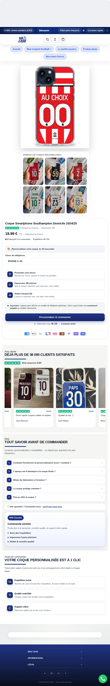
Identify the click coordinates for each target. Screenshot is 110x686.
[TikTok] (65, 673)
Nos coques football (39, 49)
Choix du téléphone (15, 255)
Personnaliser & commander (55, 317)
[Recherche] (47, 39)
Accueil (16, 49)
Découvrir (35, 30)
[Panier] (63, 39)
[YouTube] (58, 673)
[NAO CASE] (22, 39)
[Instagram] (51, 673)
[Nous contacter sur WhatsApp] (103, 679)
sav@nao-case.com (52, 507)
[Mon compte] (55, 39)
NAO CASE (33, 652)
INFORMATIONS (35, 658)
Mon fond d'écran (55, 56)
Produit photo (90, 49)
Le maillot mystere (67, 49)
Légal (31, 665)
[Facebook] (44, 673)
